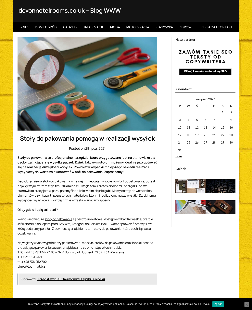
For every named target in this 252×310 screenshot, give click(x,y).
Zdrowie (187, 27)
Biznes (23, 27)
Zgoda (218, 303)
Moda (115, 27)
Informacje (94, 27)
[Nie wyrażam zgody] (246, 304)
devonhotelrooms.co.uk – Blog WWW (70, 10)
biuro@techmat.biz (31, 266)
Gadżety (70, 27)
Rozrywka (164, 27)
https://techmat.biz (107, 247)
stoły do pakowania (58, 219)
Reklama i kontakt (217, 27)
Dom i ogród (46, 27)
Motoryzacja (137, 27)
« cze (178, 156)
